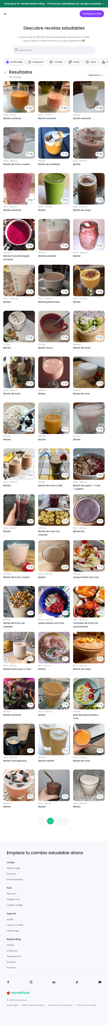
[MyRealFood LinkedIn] (54, 982)
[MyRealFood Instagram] (31, 982)
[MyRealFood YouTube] (99, 982)
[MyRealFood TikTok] (77, 982)
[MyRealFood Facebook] (8, 982)
